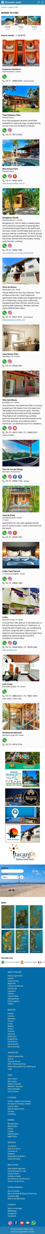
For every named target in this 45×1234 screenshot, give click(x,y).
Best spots (12, 1081)
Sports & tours (14, 1148)
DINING (11, 1120)
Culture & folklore (15, 986)
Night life (12, 983)
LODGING (12, 1097)
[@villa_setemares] (10, 429)
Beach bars (12, 1126)
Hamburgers (13, 1134)
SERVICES (12, 1142)
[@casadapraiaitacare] (10, 534)
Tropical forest (14, 1061)
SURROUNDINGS (15, 1187)
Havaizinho (12, 1041)
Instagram (12, 1213)
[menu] (43, 2)
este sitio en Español (30, 962)
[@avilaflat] (15, 644)
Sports (10, 1059)
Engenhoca (12, 1039)
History (11, 993)
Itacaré (3, 7)
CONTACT (12, 1204)
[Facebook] (20, 478)
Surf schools (13, 1091)
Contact (31, 1232)
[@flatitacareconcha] (10, 131)
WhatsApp (12, 1211)
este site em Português (12, 962)
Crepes (11, 1131)
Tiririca (11, 1021)
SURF (10, 1075)
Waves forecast (14, 1084)
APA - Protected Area (17, 1064)
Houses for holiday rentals (19, 1103)
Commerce (12, 1151)
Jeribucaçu (12, 1036)
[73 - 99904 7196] (4, 478)
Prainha (11, 1031)
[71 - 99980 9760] (4, 78)
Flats (16, 7)
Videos (11, 1003)
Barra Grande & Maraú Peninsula (22, 1193)
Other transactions (16, 1181)
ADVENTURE (13, 1052)
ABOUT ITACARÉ (14, 972)
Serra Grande (13, 1046)
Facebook (12, 1216)
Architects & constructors (19, 1178)
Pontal (10, 1013)
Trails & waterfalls (15, 1056)
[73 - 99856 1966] (4, 580)
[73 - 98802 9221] (4, 693)
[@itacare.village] (10, 478)
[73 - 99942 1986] (4, 247)
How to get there (15, 975)
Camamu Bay (13, 1196)
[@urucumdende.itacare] (10, 247)
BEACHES (12, 1009)
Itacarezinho (13, 1044)
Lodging (10, 7)
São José (11, 1034)
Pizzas (10, 1128)
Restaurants (13, 1123)
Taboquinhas (13, 998)
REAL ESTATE (13, 1165)
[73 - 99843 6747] (4, 429)
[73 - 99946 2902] (4, 363)
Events (10, 978)
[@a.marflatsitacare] (10, 580)
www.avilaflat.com (9, 650)
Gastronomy (13, 981)
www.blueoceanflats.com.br (13, 183)
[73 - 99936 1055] (4, 534)
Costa (10, 1023)
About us (14, 1232)
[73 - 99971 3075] (4, 314)
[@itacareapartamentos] (15, 478)
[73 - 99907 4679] (4, 177)
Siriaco (11, 1028)
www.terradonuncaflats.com (13, 320)
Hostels (11, 1111)
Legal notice (23, 1232)
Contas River (13, 996)
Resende (11, 1018)
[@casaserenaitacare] (10, 363)
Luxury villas (13, 1106)
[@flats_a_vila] (10, 644)
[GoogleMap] (15, 177)
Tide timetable (14, 1089)
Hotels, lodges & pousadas (19, 1101)
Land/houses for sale (17, 1171)
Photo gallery (13, 1001)
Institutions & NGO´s (17, 1156)
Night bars (12, 1136)
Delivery (11, 1153)
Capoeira (11, 991)
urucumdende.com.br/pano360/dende (17, 253)
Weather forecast (15, 1086)
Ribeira (11, 1026)
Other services (14, 1159)
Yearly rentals (13, 1173)
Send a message (15, 1208)
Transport (12, 1146)
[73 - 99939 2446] (4, 644)
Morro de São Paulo (16, 1198)
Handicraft (12, 988)
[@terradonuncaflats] (10, 314)
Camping (11, 1114)
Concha (11, 1016)
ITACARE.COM (7, 958)
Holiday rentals (14, 1176)
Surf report (12, 1078)
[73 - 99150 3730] (4, 741)
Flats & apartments (16, 1109)
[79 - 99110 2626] (4, 131)
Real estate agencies (16, 1168)
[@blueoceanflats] (10, 177)
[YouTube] (15, 429)
